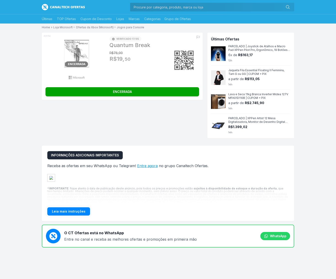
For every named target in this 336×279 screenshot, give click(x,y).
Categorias (152, 19)
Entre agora (147, 165)
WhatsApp (278, 236)
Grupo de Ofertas (177, 19)
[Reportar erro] (198, 37)
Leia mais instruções (68, 211)
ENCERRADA (122, 92)
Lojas (120, 19)
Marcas (134, 19)
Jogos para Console (130, 27)
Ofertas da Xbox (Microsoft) (95, 27)
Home (46, 27)
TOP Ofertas (66, 19)
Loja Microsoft (63, 27)
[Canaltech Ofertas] (63, 7)
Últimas (47, 19)
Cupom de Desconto (96, 19)
